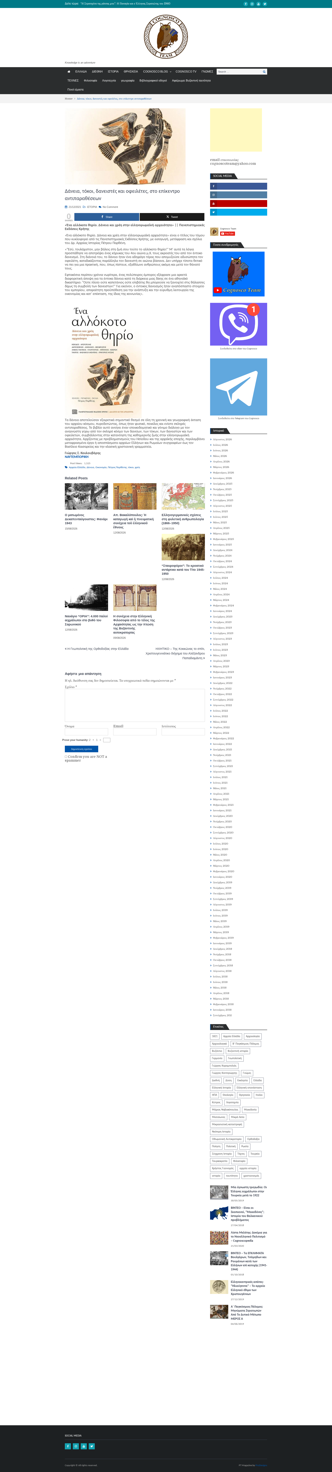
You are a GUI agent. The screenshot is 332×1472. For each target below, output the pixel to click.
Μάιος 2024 (220, 588)
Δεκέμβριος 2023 (222, 616)
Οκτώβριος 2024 (222, 561)
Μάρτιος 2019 (221, 932)
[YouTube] (258, 4)
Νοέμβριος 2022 (222, 688)
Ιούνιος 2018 (220, 982)
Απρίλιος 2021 (221, 793)
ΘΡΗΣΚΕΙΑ (131, 71)
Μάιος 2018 (220, 987)
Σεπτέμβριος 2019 (223, 899)
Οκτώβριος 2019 (222, 893)
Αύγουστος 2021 (222, 771)
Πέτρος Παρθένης (117, 467)
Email (118, 726)
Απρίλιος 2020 (221, 860)
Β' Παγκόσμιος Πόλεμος (246, 1043)
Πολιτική (231, 1146)
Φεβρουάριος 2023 (223, 672)
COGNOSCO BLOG (155, 71)
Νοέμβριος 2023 (222, 622)
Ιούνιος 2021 (220, 782)
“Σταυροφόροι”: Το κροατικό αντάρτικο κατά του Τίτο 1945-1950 (183, 570)
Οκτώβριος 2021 (222, 760)
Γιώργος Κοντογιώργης (224, 1073)
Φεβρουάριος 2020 (223, 871)
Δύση (228, 1080)
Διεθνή (216, 1080)
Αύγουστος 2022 (222, 705)
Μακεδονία (250, 1109)
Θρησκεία (244, 1095)
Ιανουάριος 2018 (222, 1009)
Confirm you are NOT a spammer (86, 758)
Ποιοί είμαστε (75, 89)
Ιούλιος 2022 (220, 710)
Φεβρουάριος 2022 (223, 738)
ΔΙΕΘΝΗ (97, 71)
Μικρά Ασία (237, 1117)
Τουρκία (255, 1154)
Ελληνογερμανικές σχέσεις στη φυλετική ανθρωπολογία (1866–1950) (183, 519)
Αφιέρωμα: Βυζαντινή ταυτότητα (191, 80)
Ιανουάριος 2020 (222, 876)
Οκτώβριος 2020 (222, 827)
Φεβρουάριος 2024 (223, 605)
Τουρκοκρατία (219, 1161)
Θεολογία (228, 1095)
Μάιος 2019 (220, 921)
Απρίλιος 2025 (221, 528)
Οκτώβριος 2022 (222, 694)
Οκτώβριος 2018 (222, 959)
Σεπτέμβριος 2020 (223, 832)
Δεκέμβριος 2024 (222, 550)
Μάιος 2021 (220, 788)
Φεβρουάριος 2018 (223, 1004)
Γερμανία (217, 1058)
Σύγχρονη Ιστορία (222, 1154)
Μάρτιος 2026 (221, 467)
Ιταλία (259, 1095)
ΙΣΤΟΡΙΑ (113, 71)
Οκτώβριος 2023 (222, 627)
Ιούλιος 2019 (220, 910)
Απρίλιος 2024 (221, 594)
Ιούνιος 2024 (220, 583)
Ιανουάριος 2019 (222, 943)
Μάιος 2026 (220, 456)
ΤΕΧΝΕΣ (73, 80)
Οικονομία (101, 467)
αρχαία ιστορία (247, 1168)
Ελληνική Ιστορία (221, 1087)
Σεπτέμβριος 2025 (223, 500)
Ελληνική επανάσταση (249, 1087)
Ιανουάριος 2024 (222, 611)
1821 (215, 1036)
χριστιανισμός (251, 1176)
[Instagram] (252, 4)
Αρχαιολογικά (219, 1043)
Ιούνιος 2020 (220, 849)
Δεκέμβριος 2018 (222, 948)
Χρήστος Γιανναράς (223, 1168)
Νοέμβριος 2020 (222, 821)
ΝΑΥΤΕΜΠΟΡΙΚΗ (77, 457)
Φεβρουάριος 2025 (223, 539)
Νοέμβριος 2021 (222, 755)
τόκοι (131, 467)
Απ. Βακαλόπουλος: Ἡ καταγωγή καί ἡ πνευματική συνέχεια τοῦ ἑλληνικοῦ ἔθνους (133, 521)
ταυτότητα (232, 1176)
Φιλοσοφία (90, 80)
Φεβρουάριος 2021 (223, 804)
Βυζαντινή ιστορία (238, 1051)
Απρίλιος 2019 (221, 926)
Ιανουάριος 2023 (222, 677)
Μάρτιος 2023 (221, 666)
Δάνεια (90, 467)
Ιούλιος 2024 (220, 577)
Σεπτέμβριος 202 (222, 1015)
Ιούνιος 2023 (220, 649)
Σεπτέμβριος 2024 (223, 566)
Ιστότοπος (169, 726)
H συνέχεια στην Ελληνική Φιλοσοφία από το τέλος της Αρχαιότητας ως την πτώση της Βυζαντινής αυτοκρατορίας (134, 624)
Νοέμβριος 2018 (222, 954)
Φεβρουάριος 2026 (223, 472)
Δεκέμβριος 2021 (222, 749)
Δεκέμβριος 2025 (222, 483)
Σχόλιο (71, 687)
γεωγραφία (127, 80)
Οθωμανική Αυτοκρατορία (227, 1139)
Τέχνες (241, 1154)
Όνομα (69, 726)
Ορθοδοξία (253, 1139)
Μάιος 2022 (220, 721)
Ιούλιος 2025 (220, 511)
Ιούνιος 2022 (220, 716)
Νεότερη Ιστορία (221, 1131)
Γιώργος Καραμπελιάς (224, 1065)
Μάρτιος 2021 (221, 799)
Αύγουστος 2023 (222, 638)
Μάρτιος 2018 (221, 998)
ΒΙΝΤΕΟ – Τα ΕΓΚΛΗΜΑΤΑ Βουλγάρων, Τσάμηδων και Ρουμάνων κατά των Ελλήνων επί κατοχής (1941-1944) (249, 1261)
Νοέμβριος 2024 (222, 555)
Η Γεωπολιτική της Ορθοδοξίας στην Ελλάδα (97, 649)
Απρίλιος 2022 (221, 727)
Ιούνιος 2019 (220, 915)
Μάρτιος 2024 (221, 600)
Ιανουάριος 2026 (222, 478)
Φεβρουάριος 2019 (223, 937)
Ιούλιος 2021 (220, 777)
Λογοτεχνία (109, 80)
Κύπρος (216, 1102)
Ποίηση (216, 1146)
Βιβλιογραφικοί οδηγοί (153, 80)
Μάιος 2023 (220, 655)
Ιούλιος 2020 (220, 843)
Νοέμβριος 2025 (222, 489)
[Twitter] (265, 4)
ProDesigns (261, 1465)
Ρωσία (244, 1146)
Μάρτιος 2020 (221, 865)
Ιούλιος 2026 (220, 444)
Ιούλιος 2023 (220, 644)
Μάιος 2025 (220, 522)
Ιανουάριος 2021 (222, 810)
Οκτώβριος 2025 (222, 494)
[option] (133, 4)
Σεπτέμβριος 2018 (223, 965)
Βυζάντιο (217, 1051)
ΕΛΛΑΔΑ (81, 71)
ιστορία (216, 1176)
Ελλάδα (257, 1080)
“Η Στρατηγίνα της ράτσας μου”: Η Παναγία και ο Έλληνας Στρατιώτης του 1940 (125, 3)
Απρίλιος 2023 (221, 660)
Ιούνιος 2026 (220, 450)
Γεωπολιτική (235, 1058)
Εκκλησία (242, 1080)
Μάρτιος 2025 (221, 533)
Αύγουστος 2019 (222, 904)
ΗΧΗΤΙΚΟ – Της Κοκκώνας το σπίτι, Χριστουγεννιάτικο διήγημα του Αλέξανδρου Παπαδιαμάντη (175, 653)
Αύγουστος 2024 (222, 572)
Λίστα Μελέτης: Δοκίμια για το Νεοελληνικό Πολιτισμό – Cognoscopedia (249, 1237)
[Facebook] (245, 4)
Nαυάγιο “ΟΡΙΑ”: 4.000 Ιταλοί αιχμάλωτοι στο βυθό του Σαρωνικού (86, 620)
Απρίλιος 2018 (221, 993)
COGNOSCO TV (186, 71)
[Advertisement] (236, 130)
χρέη (137, 467)
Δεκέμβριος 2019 (222, 882)
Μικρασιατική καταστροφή (227, 1124)
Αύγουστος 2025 (222, 505)
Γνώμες (247, 1073)
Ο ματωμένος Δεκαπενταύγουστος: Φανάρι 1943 (86, 519)
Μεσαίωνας (218, 1117)
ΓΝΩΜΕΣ (207, 71)
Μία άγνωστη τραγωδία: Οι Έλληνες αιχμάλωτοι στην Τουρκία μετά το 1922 (249, 1191)
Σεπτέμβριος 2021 (223, 766)
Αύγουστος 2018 (222, 971)
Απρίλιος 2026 (221, 461)
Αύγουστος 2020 (222, 838)
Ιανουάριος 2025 (222, 544)
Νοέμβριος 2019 (222, 887)
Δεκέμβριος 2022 (222, 683)
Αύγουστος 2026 (222, 439)
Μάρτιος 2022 (221, 732)
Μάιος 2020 (220, 854)
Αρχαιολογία (253, 1036)
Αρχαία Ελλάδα (77, 467)
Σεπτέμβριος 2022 (223, 699)
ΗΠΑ (214, 1095)
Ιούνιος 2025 (220, 516)
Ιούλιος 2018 (220, 976)
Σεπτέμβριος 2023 (223, 633)
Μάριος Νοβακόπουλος (225, 1109)
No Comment (110, 206)
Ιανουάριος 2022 (222, 744)
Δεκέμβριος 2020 (223, 816)
